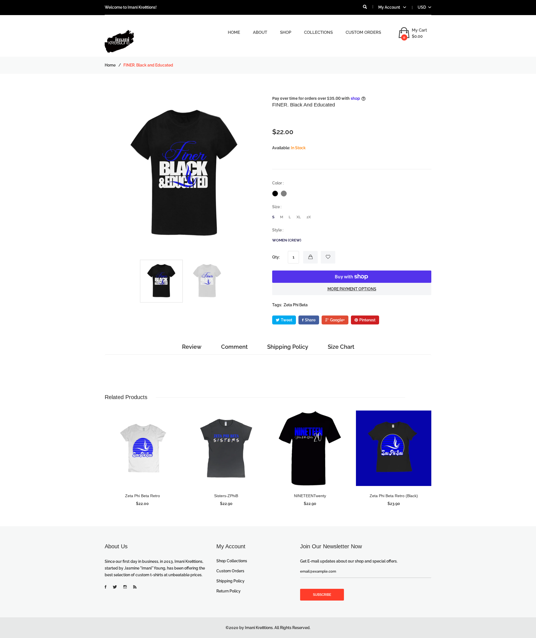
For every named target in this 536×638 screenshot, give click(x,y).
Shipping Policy (287, 346)
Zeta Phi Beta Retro (142, 496)
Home (234, 32)
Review (192, 346)
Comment (234, 346)
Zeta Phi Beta (296, 305)
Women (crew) (286, 240)
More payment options (351, 289)
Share (310, 320)
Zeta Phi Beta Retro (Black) (394, 496)
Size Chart (341, 346)
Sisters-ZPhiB (226, 496)
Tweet (286, 320)
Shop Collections (231, 561)
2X (309, 217)
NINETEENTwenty (310, 496)
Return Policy (228, 591)
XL (298, 217)
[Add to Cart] (310, 257)
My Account (389, 7)
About (260, 32)
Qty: (276, 257)
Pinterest (367, 320)
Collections (318, 32)
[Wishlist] (328, 257)
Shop (285, 32)
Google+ (337, 320)
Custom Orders (363, 32)
